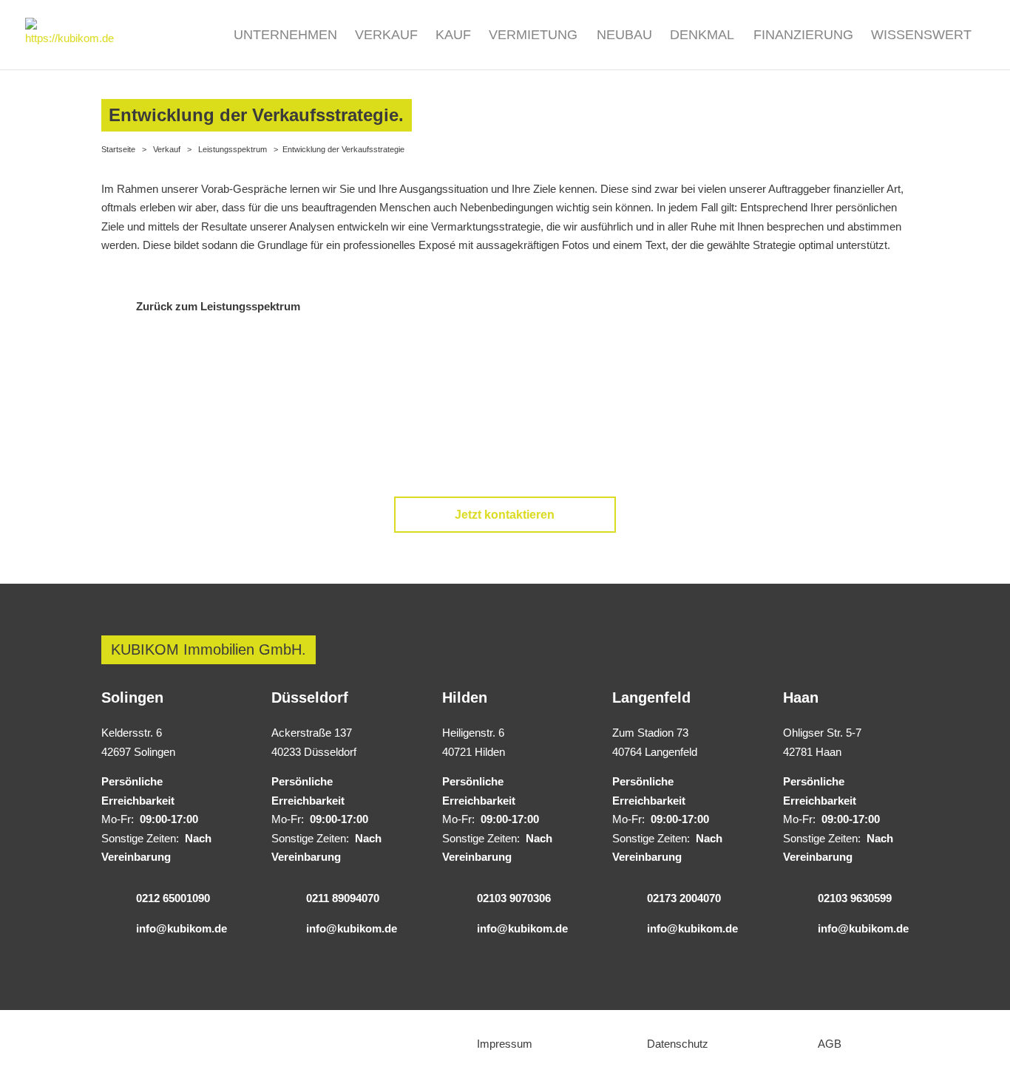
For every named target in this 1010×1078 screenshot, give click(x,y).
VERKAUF (386, 36)
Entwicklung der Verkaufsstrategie (343, 149)
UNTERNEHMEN (285, 36)
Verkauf (166, 149)
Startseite (118, 149)
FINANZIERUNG (803, 36)
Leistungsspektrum (232, 149)
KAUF (453, 36)
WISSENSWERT (921, 36)
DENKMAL (702, 36)
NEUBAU (624, 36)
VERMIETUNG (533, 36)
